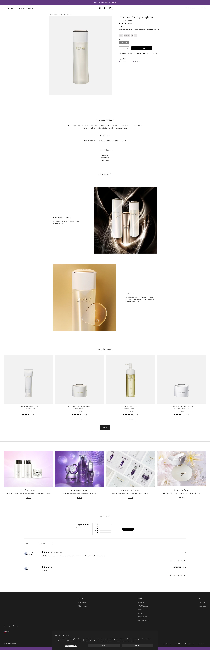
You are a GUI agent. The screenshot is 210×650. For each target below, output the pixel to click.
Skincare (55, 14)
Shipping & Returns (143, 620)
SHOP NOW (28, 497)
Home (51, 14)
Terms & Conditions (167, 643)
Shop (5, 8)
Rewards (194, 8)
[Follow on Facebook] (5, 626)
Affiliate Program (82, 606)
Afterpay (140, 613)
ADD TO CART (79, 419)
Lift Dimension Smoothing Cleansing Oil (130, 406)
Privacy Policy (201, 643)
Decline (137, 645)
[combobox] (31, 543)
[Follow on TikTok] (17, 626)
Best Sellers (13, 8)
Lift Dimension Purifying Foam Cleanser (28, 406)
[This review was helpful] (181, 561)
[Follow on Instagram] (13, 626)
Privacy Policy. (131, 641)
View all (105, 427)
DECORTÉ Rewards (143, 606)
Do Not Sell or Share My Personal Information (184, 643)
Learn (189, 8)
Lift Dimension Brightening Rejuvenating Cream (181, 406)
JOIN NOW (79, 497)
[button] (105, 524)
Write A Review (128, 529)
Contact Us (202, 602)
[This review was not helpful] (184, 561)
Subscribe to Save (142, 609)
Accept (104, 645)
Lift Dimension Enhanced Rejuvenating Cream (79, 406)
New (8, 8)
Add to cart (142, 48)
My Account (141, 602)
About (185, 8)
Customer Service (142, 616)
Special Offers (30, 8)
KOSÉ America (82, 602)
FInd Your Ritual (21, 8)
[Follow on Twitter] (9, 626)
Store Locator (202, 606)
